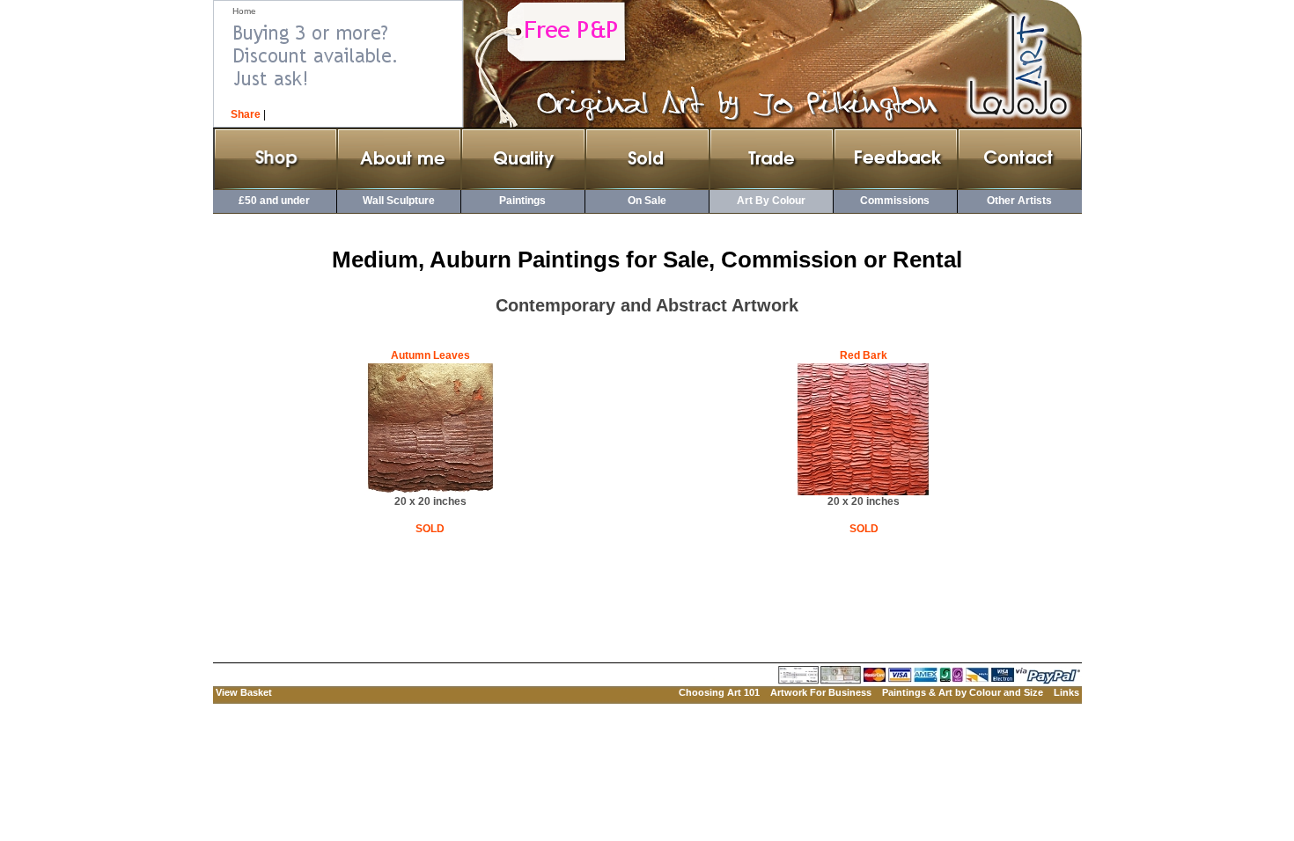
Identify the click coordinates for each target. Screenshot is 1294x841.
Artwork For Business (820, 692)
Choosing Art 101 (719, 692)
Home (244, 11)
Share (246, 114)
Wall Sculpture (399, 200)
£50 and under (274, 200)
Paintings (522, 200)
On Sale (647, 200)
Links (1066, 692)
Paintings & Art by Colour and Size (962, 692)
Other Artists (1019, 200)
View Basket (244, 692)
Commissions (895, 200)
